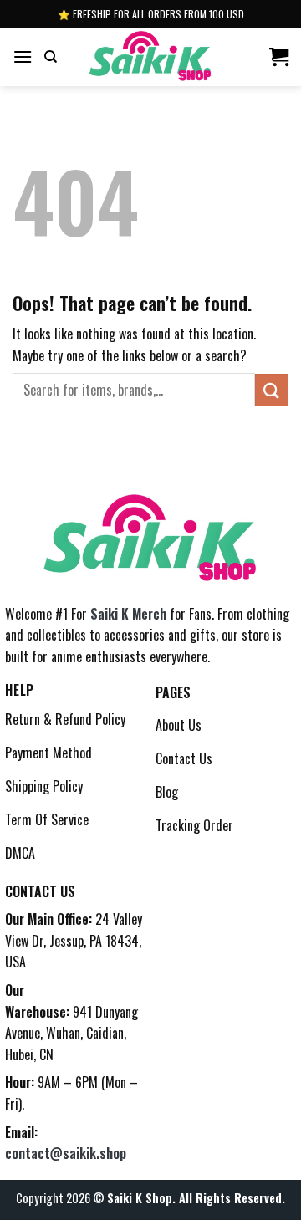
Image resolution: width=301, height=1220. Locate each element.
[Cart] (278, 57)
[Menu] (23, 56)
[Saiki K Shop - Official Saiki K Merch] (151, 57)
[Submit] (271, 390)
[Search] (50, 57)
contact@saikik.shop (65, 1153)
